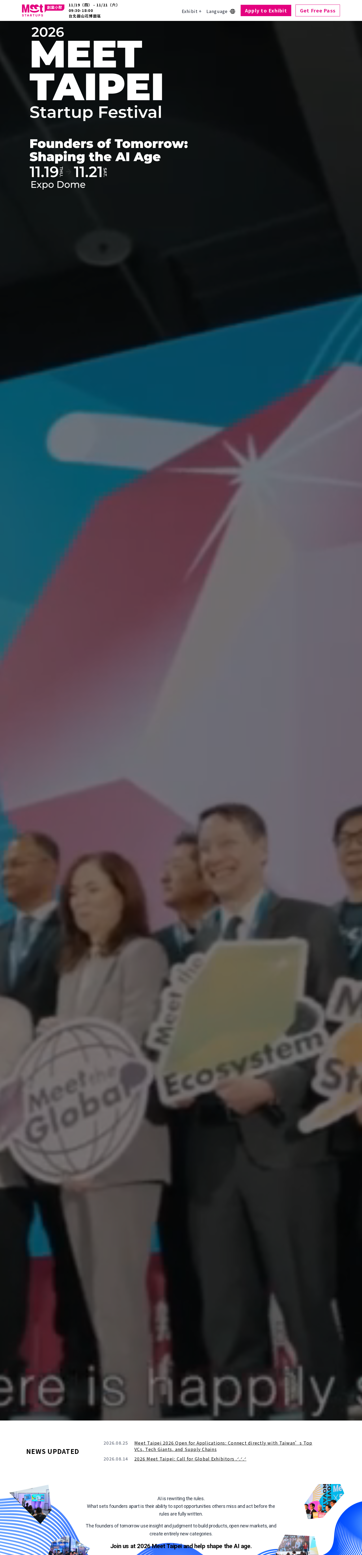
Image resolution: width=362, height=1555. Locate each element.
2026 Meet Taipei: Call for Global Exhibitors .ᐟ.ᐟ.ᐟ (190, 1458)
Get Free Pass (317, 10)
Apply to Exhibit (266, 10)
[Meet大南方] (43, 10)
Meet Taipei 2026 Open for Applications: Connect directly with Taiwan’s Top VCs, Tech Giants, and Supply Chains (223, 1446)
